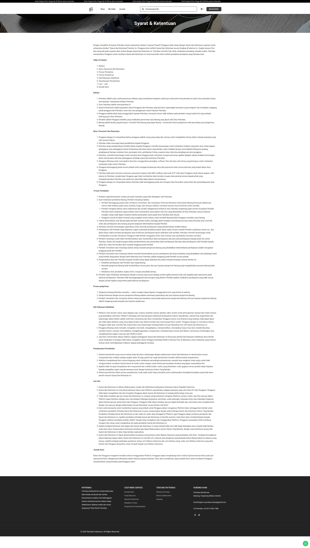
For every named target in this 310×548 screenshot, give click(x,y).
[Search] (143, 9)
